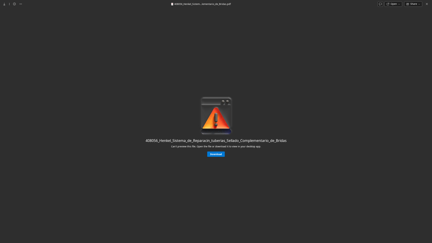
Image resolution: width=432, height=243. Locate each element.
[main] (216, 125)
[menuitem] (4, 4)
